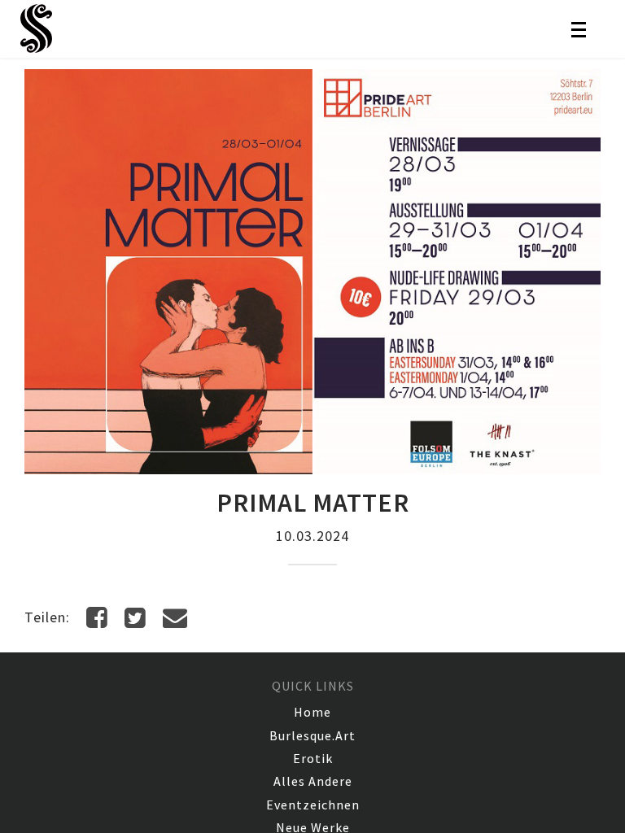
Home (312, 712)
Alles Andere (312, 781)
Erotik (313, 758)
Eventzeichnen (313, 804)
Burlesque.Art (312, 735)
